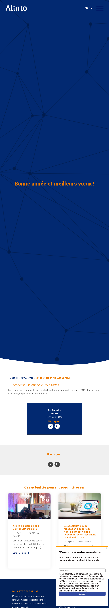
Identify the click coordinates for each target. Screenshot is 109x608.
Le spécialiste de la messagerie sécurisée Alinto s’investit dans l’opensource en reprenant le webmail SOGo (80, 532)
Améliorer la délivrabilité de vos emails (29, 604)
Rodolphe (56, 410)
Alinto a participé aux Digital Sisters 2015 (26, 527)
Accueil (14, 378)
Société (54, 413)
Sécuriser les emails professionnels (28, 596)
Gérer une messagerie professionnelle (29, 600)
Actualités (27, 378)
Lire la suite (19, 553)
